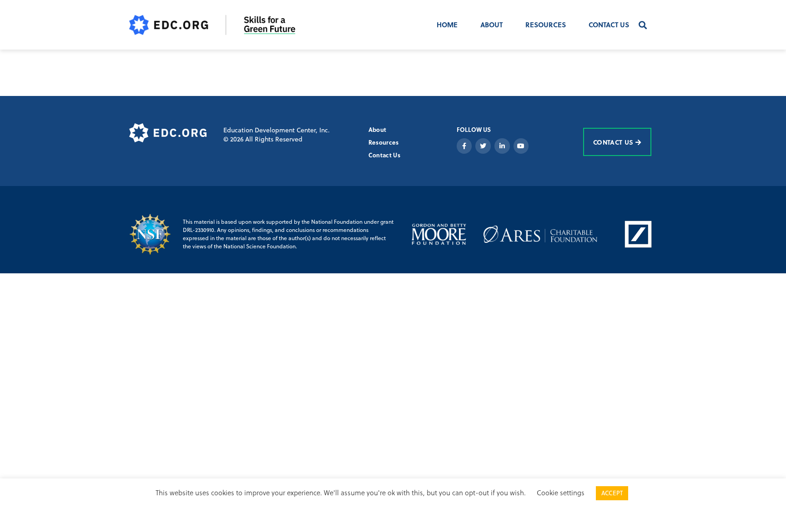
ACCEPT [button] (612, 493)
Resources (545, 25)
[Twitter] (483, 146)
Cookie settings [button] (560, 493)
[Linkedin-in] (502, 146)
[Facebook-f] (464, 146)
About (491, 25)
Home (447, 25)
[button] (642, 24)
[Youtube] (521, 146)
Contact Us (609, 25)
